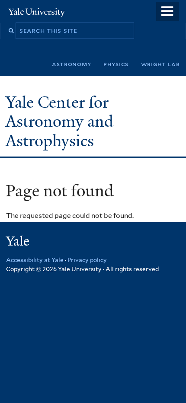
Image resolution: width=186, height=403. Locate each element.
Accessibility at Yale (35, 259)
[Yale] (18, 242)
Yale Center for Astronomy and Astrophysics (59, 121)
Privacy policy (87, 259)
